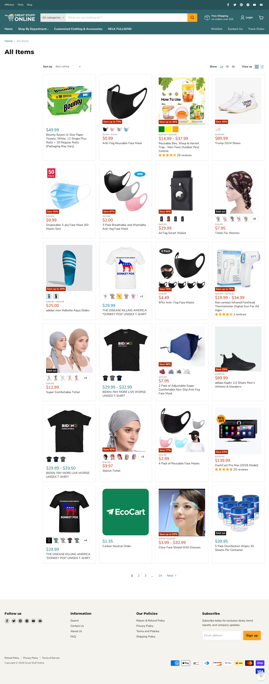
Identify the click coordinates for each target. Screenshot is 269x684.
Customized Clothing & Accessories (78, 29)
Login (249, 17)
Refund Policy (12, 658)
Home (9, 29)
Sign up (252, 635)
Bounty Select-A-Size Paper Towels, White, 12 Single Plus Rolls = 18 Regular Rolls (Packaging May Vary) (66, 140)
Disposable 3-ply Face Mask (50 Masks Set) (67, 227)
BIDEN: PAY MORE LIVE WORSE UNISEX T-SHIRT (124, 394)
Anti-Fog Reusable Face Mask (122, 143)
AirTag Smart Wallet (172, 233)
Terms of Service (51, 658)
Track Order (256, 29)
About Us (76, 631)
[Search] (192, 17)
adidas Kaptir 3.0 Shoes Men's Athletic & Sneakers (235, 385)
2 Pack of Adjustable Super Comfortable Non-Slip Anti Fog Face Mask (179, 389)
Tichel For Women (227, 233)
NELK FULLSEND (120, 29)
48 (233, 66)
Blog (29, 4)
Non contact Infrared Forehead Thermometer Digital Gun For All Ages (237, 306)
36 (227, 66)
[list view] (261, 66)
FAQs (20, 4)
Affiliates (9, 4)
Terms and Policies (147, 631)
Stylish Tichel (111, 471)
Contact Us (235, 29)
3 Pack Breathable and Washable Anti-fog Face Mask (124, 227)
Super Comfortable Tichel (63, 392)
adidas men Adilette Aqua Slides (67, 310)
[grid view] (256, 66)
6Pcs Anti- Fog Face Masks (176, 302)
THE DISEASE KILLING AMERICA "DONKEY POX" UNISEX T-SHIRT (124, 312)
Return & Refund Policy (150, 620)
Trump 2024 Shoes (228, 143)
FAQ (73, 636)
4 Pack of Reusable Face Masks (179, 463)
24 (221, 66)
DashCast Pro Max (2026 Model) (236, 465)
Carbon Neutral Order (116, 546)
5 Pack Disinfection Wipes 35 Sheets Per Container (234, 548)
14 (160, 576)
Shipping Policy (145, 636)
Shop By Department (32, 29)
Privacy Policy (144, 626)
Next (170, 576)
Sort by (47, 66)
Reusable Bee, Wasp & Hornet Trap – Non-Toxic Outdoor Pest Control (179, 147)
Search (74, 620)
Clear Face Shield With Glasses (180, 547)
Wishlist (216, 29)
